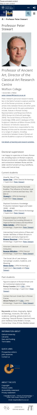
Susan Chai (7, 179)
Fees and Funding (8, 339)
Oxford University (8, 334)
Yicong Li (7, 196)
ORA (23, 286)
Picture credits (7, 388)
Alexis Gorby (8, 265)
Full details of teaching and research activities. (18, 142)
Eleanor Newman (10, 239)
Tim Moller (7, 211)
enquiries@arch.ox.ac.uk (21, 400)
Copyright (5, 385)
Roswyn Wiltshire (10, 251)
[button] (28, 8)
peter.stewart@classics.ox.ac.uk (13, 95)
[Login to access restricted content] (34, 8)
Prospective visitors (9, 352)
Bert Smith (17, 268)
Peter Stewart (19, 182)
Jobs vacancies (7, 354)
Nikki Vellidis (8, 225)
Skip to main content (7, 3)
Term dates (6, 341)
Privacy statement (8, 392)
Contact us (6, 357)
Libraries (5, 337)
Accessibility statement (10, 390)
